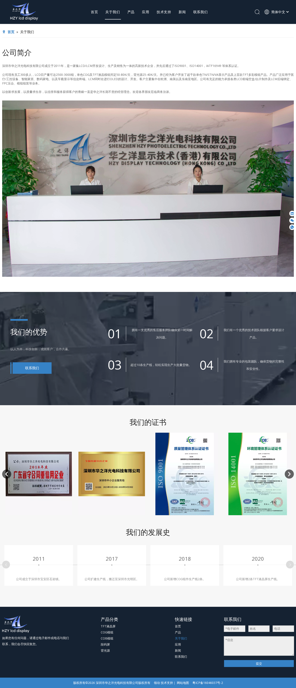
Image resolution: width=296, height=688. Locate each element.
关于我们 (112, 12)
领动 (157, 683)
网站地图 (183, 683)
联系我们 (200, 12)
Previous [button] (6, 474)
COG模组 (107, 632)
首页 (94, 12)
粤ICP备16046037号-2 (207, 683)
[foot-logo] (16, 624)
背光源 (105, 650)
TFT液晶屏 (108, 626)
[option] (38, 474)
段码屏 (105, 644)
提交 (259, 663)
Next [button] (289, 474)
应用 (145, 12)
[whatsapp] (292, 227)
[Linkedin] (292, 213)
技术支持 (164, 12)
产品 (131, 12)
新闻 (182, 12)
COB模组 (107, 638)
